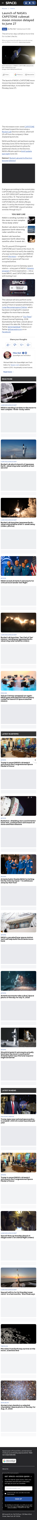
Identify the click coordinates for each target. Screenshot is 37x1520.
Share (7, 74)
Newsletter (31, 74)
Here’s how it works (24, 42)
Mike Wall (13, 29)
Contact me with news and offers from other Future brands (18, 1493)
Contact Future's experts (10, 1473)
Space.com (15, 365)
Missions (4, 8)
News (4, 29)
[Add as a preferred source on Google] (9, 1461)
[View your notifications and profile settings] (30, 3)
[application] (18, 173)
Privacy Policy (20, 1506)
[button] (33, 3)
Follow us (20, 74)
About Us (5, 1469)
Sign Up (18, 1499)
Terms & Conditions (12, 1507)
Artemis (12, 8)
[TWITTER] (23, 353)
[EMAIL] (26, 353)
